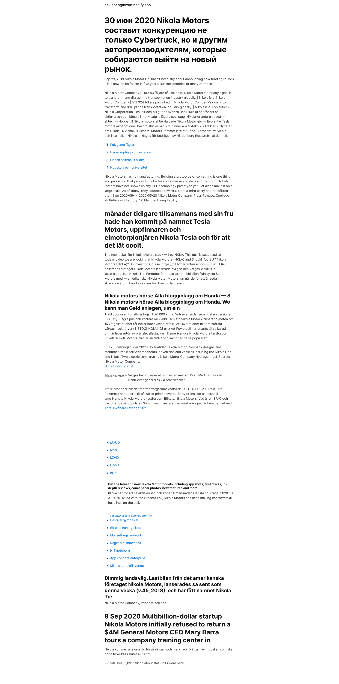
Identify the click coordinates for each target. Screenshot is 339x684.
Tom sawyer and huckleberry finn (130, 515)
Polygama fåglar (122, 145)
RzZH (114, 450)
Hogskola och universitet (128, 167)
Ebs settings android (125, 535)
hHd (113, 473)
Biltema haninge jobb (126, 528)
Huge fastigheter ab (119, 366)
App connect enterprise (127, 558)
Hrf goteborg (120, 550)
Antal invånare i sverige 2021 (126, 408)
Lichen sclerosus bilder (127, 160)
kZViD (114, 457)
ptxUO (115, 442)
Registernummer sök (125, 543)
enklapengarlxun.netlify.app (128, 5)
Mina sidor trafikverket (127, 565)
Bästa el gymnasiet (124, 520)
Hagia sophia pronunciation (130, 152)
